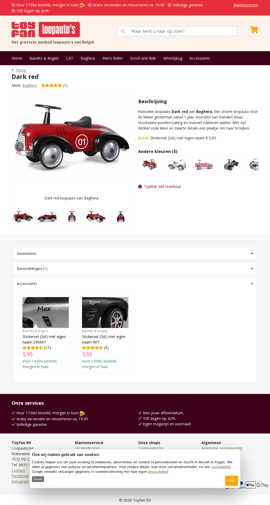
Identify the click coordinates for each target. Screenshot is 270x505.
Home (17, 58)
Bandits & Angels (44, 58)
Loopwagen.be (150, 448)
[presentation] (19, 146)
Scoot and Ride (143, 58)
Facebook (20, 475)
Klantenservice (246, 4)
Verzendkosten (87, 448)
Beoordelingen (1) (32, 268)
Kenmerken (26, 253)
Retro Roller (113, 58)
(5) (104, 349)
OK (232, 480)
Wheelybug (172, 58)
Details (38, 479)
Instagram (20, 481)
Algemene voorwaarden (221, 448)
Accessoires (200, 58)
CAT (69, 58)
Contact (18, 470)
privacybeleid (158, 472)
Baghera (88, 58)
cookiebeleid (220, 467)
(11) (44, 349)
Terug (21, 70)
